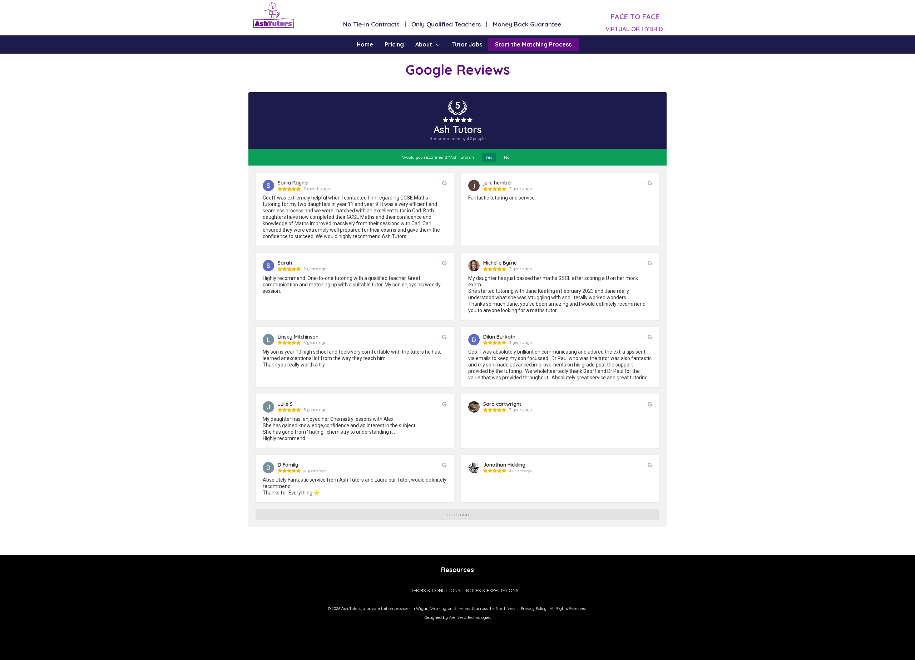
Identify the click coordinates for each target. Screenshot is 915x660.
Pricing (394, 44)
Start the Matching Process (533, 44)
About (423, 44)
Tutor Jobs (467, 44)
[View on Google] (444, 182)
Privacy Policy (533, 608)
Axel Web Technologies (470, 617)
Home (365, 44)
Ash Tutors (458, 129)
